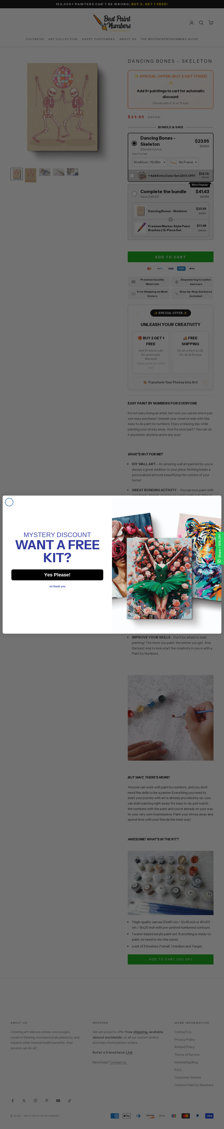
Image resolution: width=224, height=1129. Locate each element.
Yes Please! (57, 575)
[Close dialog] (9, 502)
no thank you (57, 586)
